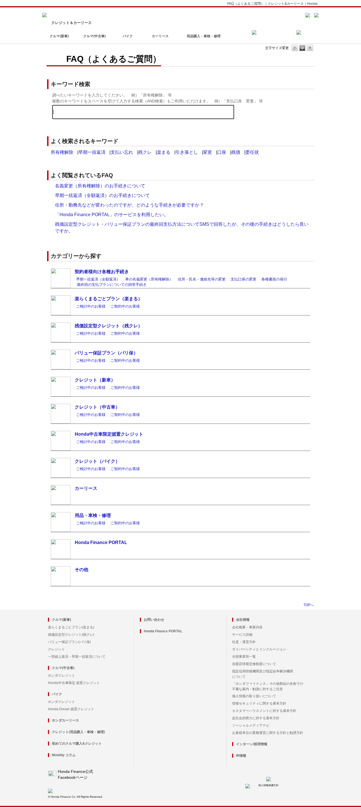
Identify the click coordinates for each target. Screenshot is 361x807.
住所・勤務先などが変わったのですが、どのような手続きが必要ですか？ (129, 205)
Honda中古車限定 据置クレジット (74, 683)
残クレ (145, 152)
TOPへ (308, 605)
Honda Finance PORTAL (101, 542)
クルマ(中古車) (94, 36)
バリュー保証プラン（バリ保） (106, 352)
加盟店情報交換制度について (254, 664)
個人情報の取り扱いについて (254, 696)
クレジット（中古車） (97, 407)
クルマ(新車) (59, 36)
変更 (207, 152)
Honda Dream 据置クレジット (71, 709)
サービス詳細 (242, 635)
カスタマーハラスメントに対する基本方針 (264, 711)
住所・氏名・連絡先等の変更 (202, 279)
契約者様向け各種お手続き (102, 271)
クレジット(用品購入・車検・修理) (78, 732)
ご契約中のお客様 (125, 306)
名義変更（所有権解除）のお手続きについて (100, 185)
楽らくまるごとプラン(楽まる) (71, 627)
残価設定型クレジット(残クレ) (71, 635)
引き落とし (186, 152)
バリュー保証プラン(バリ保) (69, 642)
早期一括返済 (91, 152)
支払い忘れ (122, 152)
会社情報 (243, 620)
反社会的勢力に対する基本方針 (255, 718)
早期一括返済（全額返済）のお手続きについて (102, 195)
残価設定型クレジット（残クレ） (108, 325)
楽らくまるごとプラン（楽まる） (108, 298)
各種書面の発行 (274, 279)
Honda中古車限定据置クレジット (109, 434)
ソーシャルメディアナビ (250, 725)
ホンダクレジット (61, 675)
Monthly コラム (64, 755)
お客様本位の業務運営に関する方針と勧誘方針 (267, 733)
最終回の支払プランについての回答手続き (112, 284)
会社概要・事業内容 (247, 627)
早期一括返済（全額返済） (98, 279)
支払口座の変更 (243, 279)
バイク (128, 36)
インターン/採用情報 (251, 744)
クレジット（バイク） (97, 461)
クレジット (56, 649)
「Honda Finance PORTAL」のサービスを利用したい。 (111, 214)
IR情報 (241, 756)
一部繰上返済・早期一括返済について (76, 657)
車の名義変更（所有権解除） (149, 279)
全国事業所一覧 (244, 657)
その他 (81, 569)
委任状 (252, 152)
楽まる (163, 152)
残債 (235, 152)
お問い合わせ (154, 620)
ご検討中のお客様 (90, 306)
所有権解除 (62, 152)
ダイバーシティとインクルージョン (259, 649)
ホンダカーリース (65, 720)
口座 (221, 152)
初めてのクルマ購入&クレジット (77, 743)
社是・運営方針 (244, 642)
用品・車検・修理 (93, 515)
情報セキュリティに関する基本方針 (259, 703)
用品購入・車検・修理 (204, 36)
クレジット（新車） (95, 380)
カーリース (160, 36)
